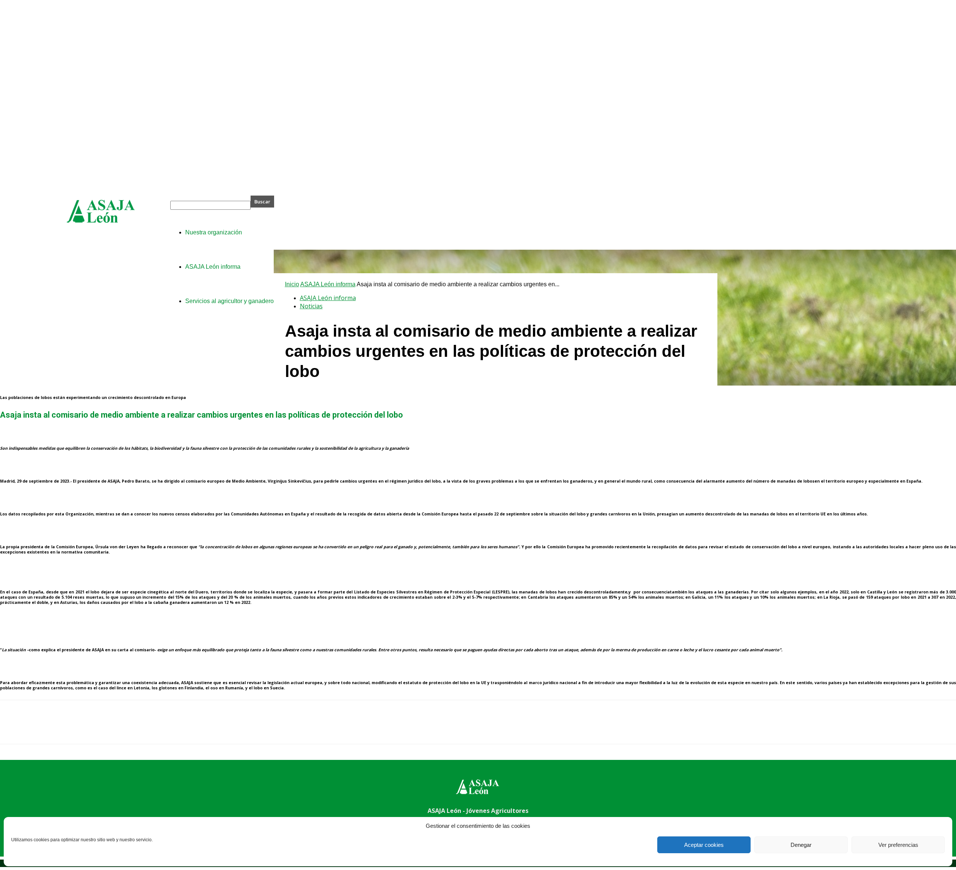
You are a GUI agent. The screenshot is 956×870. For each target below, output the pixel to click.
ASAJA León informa (328, 284)
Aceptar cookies (704, 845)
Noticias (311, 306)
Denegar (801, 845)
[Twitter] (39, 728)
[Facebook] (12, 728)
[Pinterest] (66, 728)
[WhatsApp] (93, 728)
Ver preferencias (898, 845)
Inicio (292, 284)
